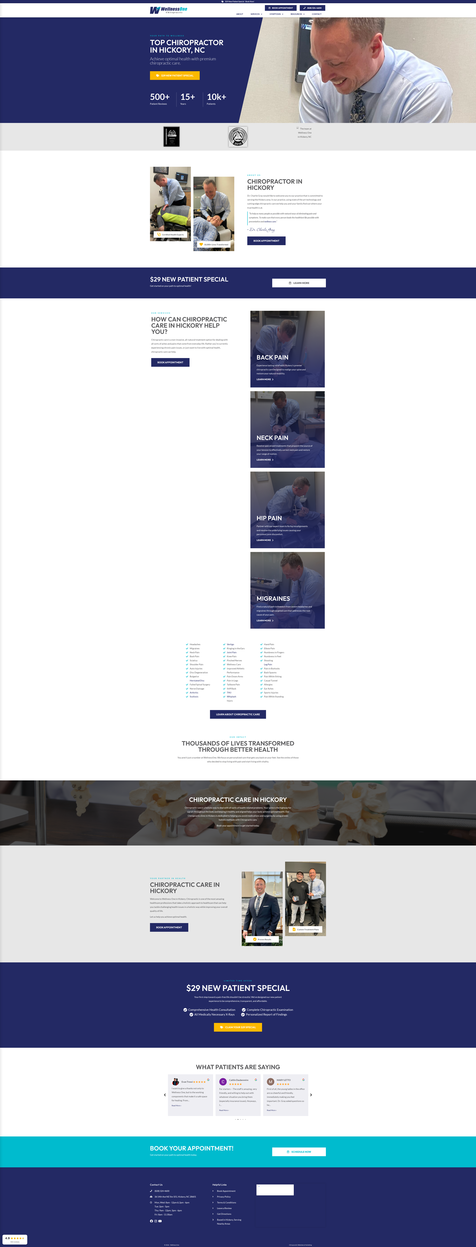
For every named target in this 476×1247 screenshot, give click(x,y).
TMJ (229, 692)
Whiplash (231, 696)
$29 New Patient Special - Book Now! (239, 1)
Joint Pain (232, 652)
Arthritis (194, 692)
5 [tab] (245, 1119)
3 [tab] (240, 1119)
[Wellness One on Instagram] (155, 1221)
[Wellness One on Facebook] (151, 1221)
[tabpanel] (190, 1094)
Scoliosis (194, 696)
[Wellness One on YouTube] (159, 1221)
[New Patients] (222, 1)
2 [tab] (238, 1119)
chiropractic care (165, 63)
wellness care (270, 221)
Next (311, 1095)
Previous (165, 1095)
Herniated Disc (197, 680)
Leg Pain (268, 664)
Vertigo (230, 644)
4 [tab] (243, 1119)
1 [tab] (235, 1119)
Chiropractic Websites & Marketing (300, 1245)
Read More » (176, 1106)
